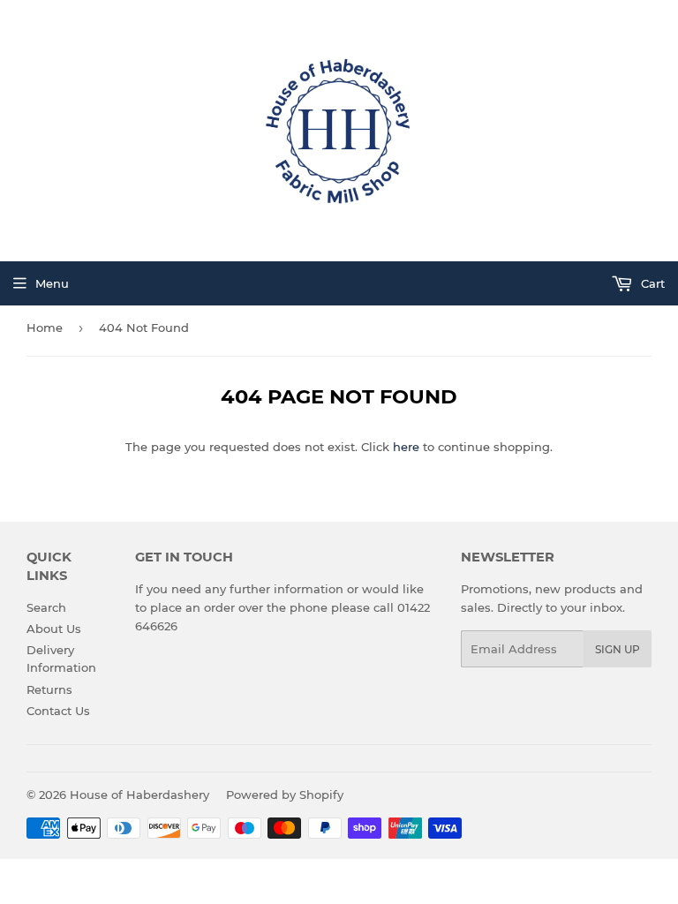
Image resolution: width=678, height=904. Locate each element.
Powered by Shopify (284, 794)
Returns (49, 689)
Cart (651, 283)
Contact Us (58, 711)
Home (44, 327)
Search (46, 607)
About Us (53, 629)
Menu (52, 283)
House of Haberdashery (139, 794)
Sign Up (617, 649)
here (406, 447)
